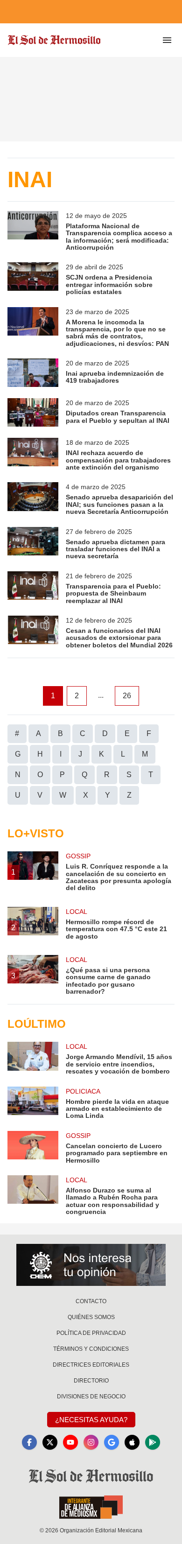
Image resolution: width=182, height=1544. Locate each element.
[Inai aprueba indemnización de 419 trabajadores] (32, 372)
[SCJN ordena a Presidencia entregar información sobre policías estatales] (32, 278)
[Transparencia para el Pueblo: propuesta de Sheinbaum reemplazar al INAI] (32, 587)
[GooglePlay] (152, 1442)
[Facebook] (29, 1442)
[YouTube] (70, 1442)
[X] (49, 1442)
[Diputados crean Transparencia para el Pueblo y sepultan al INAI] (32, 412)
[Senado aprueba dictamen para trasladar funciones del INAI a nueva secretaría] (32, 543)
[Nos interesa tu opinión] (91, 1265)
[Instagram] (91, 1442)
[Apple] (132, 1442)
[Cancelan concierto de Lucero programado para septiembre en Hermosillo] (32, 1147)
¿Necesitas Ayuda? (91, 1420)
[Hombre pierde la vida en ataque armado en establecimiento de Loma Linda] (32, 1103)
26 (127, 696)
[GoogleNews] (111, 1442)
